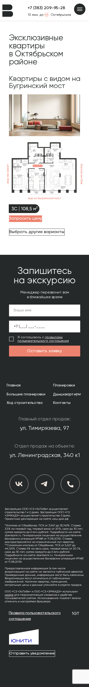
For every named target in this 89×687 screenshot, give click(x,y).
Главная (14, 385)
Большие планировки (26, 394)
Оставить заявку (44, 351)
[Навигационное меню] (79, 9)
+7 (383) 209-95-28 (46, 8)
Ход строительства (24, 403)
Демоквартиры (66, 394)
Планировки (64, 385)
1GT (75, 614)
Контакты (61, 403)
